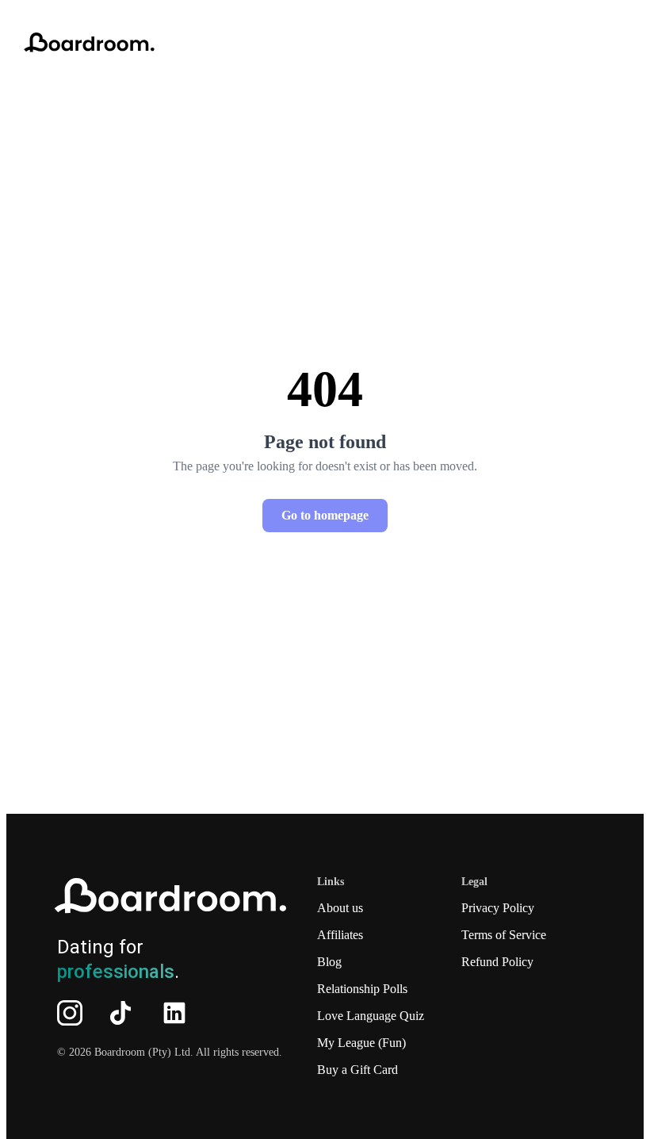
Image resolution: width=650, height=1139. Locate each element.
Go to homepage (325, 515)
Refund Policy (497, 961)
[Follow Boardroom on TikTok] (120, 1013)
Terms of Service (503, 934)
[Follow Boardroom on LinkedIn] (174, 1013)
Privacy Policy (497, 908)
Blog (329, 961)
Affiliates (340, 934)
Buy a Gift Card (357, 1069)
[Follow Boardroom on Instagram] (69, 1013)
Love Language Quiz (370, 1015)
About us (340, 908)
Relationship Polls (362, 988)
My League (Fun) (361, 1042)
